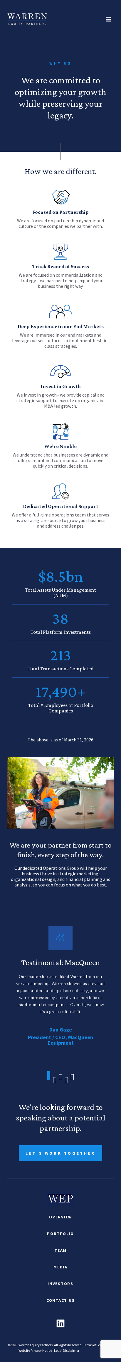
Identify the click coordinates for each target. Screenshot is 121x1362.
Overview (60, 1217)
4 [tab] (66, 1080)
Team (60, 1250)
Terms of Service (95, 1345)
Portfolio (60, 1234)
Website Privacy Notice (35, 1350)
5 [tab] (72, 1077)
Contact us (60, 1300)
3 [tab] (60, 1077)
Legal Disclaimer (66, 1350)
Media (60, 1267)
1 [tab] (48, 1077)
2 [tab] (54, 1078)
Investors (60, 1284)
